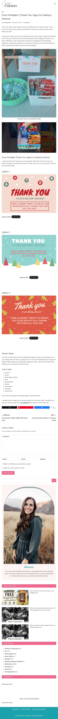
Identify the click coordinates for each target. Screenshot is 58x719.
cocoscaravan (6, 22)
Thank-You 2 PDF (24, 277)
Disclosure (16, 709)
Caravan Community (11, 648)
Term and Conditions (38, 709)
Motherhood (9, 664)
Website (43, 459)
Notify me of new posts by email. (13, 468)
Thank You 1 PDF (6, 216)
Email (23, 459)
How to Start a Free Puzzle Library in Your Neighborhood (42, 592)
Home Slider (9, 656)
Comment (6, 436)
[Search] (54, 480)
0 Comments (26, 22)
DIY (3, 12)
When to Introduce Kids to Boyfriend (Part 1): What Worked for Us (43, 626)
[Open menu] (54, 4)
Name (5, 459)
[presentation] (15, 597)
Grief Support (9, 654)
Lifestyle (7, 659)
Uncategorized (9, 672)
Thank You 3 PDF (24, 338)
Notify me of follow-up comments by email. (17, 464)
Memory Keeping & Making (13, 661)
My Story (7, 666)
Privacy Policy (25, 709)
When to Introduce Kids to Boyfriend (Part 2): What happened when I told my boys (43, 609)
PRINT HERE (33, 277)
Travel (7, 669)
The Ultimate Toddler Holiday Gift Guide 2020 (14, 417)
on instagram (25, 402)
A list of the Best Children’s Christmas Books (44, 417)
